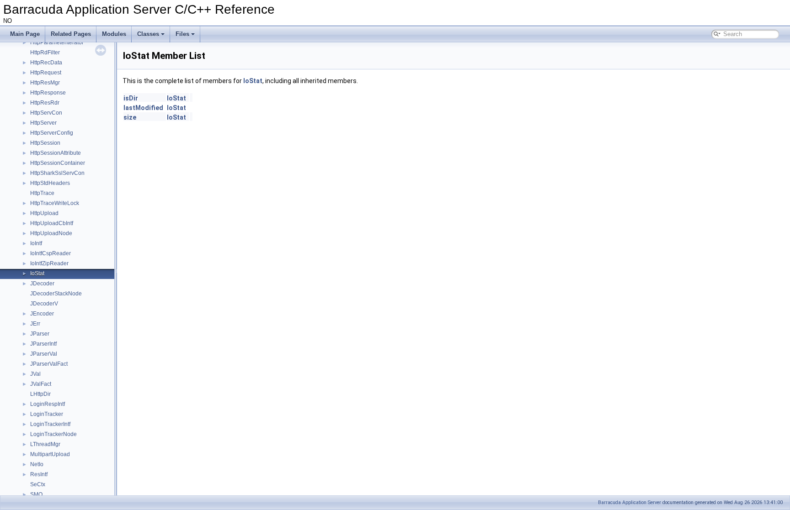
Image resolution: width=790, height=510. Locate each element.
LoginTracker (46, 414)
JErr (35, 324)
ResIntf (39, 474)
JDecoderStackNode (56, 293)
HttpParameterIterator (57, 42)
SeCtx (37, 484)
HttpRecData (46, 62)
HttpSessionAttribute (55, 153)
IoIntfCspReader (50, 253)
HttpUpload (44, 213)
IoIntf (36, 243)
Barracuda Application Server (629, 502)
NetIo (36, 464)
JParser (39, 334)
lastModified (143, 107)
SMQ (36, 494)
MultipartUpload (50, 454)
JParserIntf (43, 344)
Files (182, 34)
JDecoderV (44, 303)
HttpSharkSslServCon (57, 173)
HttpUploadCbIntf (51, 223)
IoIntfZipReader (49, 263)
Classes (148, 34)
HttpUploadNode (51, 233)
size (129, 117)
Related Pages (71, 34)
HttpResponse (48, 92)
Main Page (25, 34)
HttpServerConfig (51, 133)
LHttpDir (40, 394)
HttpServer (43, 123)
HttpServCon (46, 113)
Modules (114, 34)
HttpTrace (42, 193)
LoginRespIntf (47, 404)
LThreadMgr (45, 444)
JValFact (40, 384)
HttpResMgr (45, 82)
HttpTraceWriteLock (54, 203)
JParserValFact (49, 364)
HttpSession (45, 143)
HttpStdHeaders (50, 183)
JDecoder (42, 283)
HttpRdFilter (45, 52)
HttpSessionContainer (57, 163)
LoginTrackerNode (53, 434)
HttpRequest (45, 72)
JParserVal (43, 354)
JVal (35, 374)
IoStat (37, 273)
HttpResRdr (44, 103)
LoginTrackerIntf (50, 424)
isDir (130, 98)
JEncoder (42, 313)
